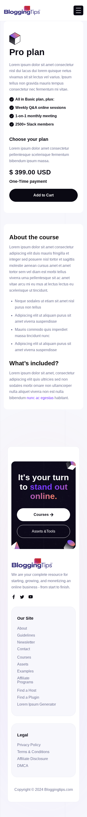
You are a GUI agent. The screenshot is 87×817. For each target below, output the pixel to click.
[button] (78, 10)
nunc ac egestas (40, 398)
